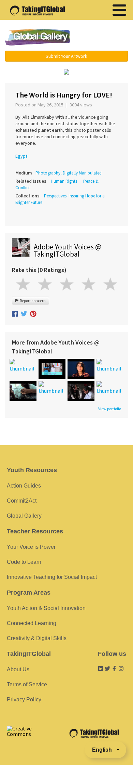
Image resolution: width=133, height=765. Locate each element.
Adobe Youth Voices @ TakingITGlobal (67, 250)
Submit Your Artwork (66, 56)
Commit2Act (21, 501)
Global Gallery (37, 37)
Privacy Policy (24, 699)
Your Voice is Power (31, 547)
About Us (18, 669)
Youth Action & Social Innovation (46, 608)
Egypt (21, 156)
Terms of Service (27, 684)
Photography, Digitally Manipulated (68, 173)
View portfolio (109, 409)
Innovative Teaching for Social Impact (52, 577)
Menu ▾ (103, 37)
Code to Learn (24, 562)
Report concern (32, 300)
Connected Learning (31, 623)
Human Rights (64, 181)
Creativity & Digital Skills (36, 638)
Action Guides (24, 486)
